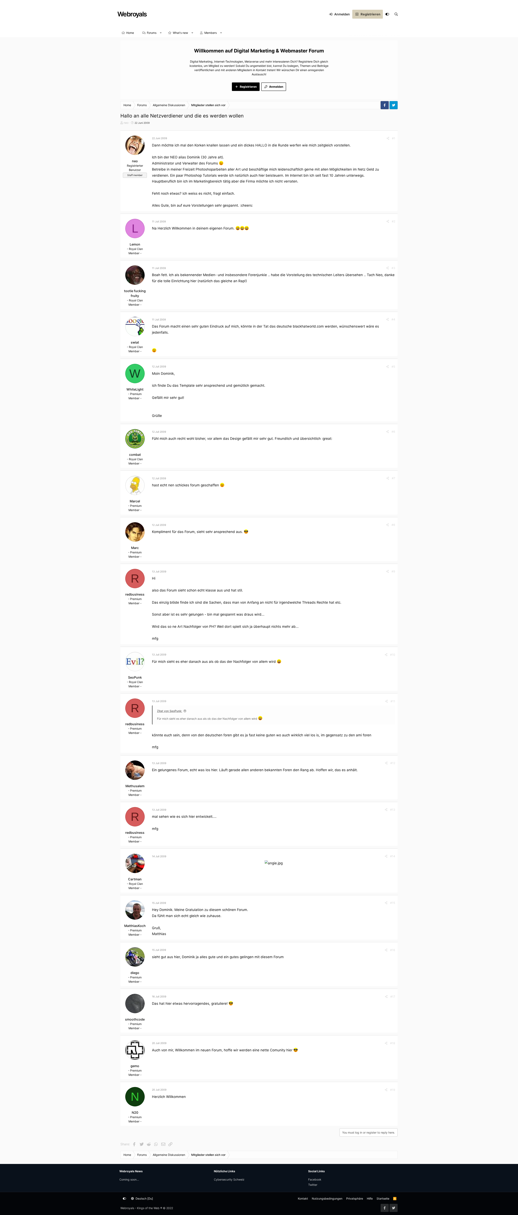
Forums (151, 32)
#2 (393, 221)
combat (135, 455)
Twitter (312, 1184)
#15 (392, 902)
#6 (393, 431)
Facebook (314, 1179)
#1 (393, 138)
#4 (393, 319)
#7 (393, 478)
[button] (161, 32)
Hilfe (370, 1198)
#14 (392, 856)
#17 (392, 996)
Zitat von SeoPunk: (169, 711)
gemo (135, 1066)
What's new (180, 32)
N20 (135, 1112)
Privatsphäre (354, 1198)
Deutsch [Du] (144, 1198)
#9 (393, 571)
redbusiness (134, 594)
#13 (392, 809)
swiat (135, 342)
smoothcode (135, 1019)
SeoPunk (135, 677)
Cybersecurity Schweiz (229, 1179)
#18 (392, 1043)
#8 (393, 524)
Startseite (383, 1198)
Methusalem (134, 786)
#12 (392, 763)
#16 (392, 950)
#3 (393, 268)
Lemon (135, 244)
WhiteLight (134, 389)
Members (210, 32)
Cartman (135, 879)
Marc (135, 548)
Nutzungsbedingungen (327, 1198)
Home (130, 32)
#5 (393, 366)
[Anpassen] (387, 14)
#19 (392, 1089)
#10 (392, 654)
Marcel (135, 501)
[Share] (388, 138)
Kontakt (303, 1198)
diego (135, 973)
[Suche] (396, 14)
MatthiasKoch (135, 926)
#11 (393, 701)
